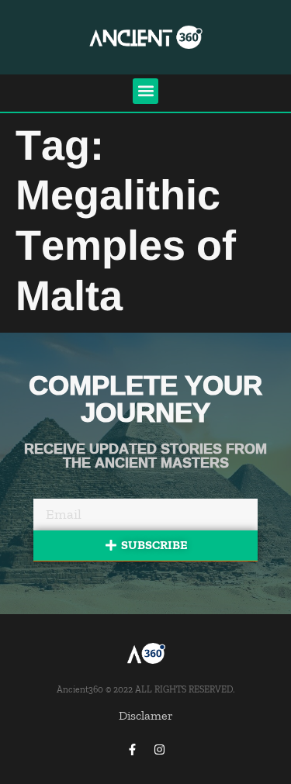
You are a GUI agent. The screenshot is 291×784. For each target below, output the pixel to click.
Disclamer (146, 715)
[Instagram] (159, 749)
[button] (145, 91)
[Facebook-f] (132, 749)
